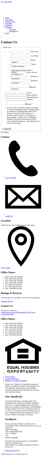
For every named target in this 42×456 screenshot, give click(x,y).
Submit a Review (7, 301)
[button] (23, 373)
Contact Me (7, 129)
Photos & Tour (10, 21)
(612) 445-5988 (6, 2)
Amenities (8, 23)
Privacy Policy (12, 117)
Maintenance (13, 31)
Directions (8, 25)
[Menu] (2, 37)
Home (7, 18)
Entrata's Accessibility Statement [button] (16, 380)
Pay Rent (12, 29)
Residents (8, 27)
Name (29, 93)
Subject (30, 99)
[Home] (14, 14)
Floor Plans (9, 20)
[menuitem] (23, 18)
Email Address (32, 95)
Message (29, 104)
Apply (7, 33)
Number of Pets (27, 70)
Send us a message (11, 437)
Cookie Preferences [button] (11, 379)
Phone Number (33, 97)
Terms (30, 115)
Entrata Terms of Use (12, 450)
